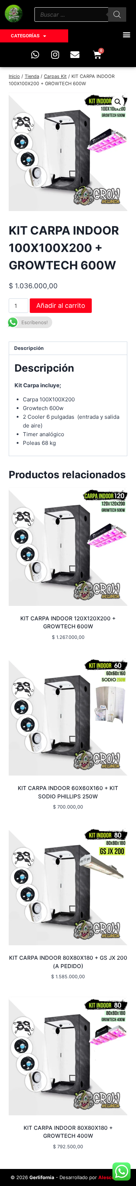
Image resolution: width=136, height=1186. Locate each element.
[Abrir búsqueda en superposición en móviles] (80, 14)
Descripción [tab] (29, 348)
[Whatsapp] (35, 54)
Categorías (25, 35)
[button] (126, 34)
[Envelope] (75, 54)
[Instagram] (55, 54)
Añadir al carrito (60, 305)
